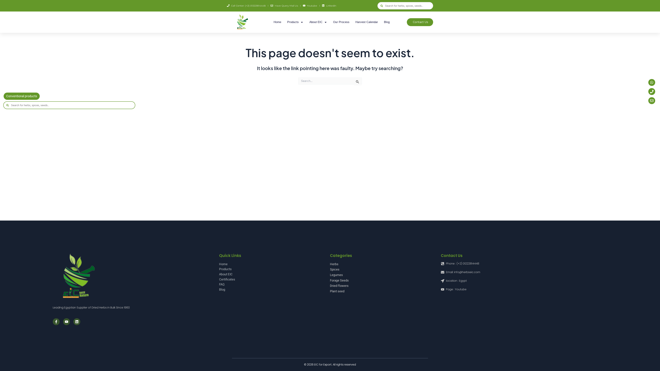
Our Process (341, 22)
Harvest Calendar (366, 22)
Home (277, 22)
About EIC (315, 22)
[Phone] (651, 91)
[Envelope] (651, 100)
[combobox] (405, 5)
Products (293, 22)
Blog (387, 22)
